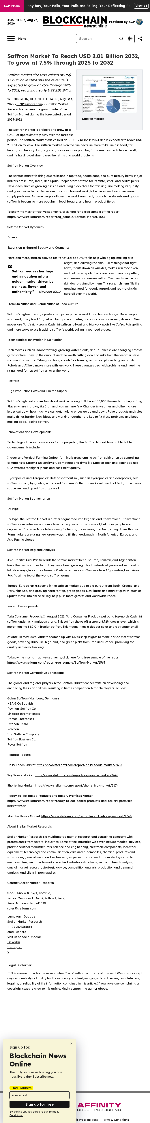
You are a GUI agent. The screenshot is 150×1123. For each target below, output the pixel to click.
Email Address (21, 1088)
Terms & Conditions (115, 1120)
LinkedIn (13, 942)
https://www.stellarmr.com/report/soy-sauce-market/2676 (76, 775)
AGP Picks (12, 6)
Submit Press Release (83, 1120)
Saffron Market (18, 114)
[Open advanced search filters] (130, 38)
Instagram (14, 947)
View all (141, 6)
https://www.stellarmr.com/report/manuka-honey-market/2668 (86, 816)
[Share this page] (140, 38)
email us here (16, 932)
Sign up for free (39, 1104)
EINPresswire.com (29, 104)
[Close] (71, 1043)
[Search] (121, 38)
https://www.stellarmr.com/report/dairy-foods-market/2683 (79, 765)
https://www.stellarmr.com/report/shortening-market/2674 (77, 785)
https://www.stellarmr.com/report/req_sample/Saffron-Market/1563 (56, 217)
